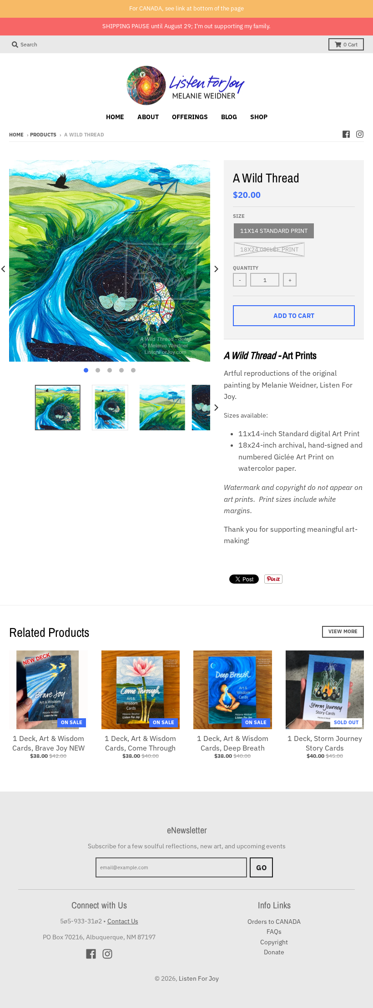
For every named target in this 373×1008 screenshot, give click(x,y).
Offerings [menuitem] (190, 117)
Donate (274, 952)
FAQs (274, 931)
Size (239, 216)
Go (261, 867)
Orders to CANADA (274, 921)
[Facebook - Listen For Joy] (346, 134)
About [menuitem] (148, 117)
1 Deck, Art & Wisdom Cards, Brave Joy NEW (48, 743)
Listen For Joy (199, 978)
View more (343, 631)
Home (16, 134)
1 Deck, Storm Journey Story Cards (324, 743)
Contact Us (122, 921)
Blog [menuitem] (229, 117)
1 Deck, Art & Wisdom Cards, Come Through (140, 743)
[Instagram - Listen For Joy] (360, 134)
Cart (350, 44)
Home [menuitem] (115, 117)
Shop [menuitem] (258, 117)
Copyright (274, 942)
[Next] (215, 269)
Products (43, 134)
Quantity (245, 268)
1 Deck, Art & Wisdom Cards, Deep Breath (232, 743)
